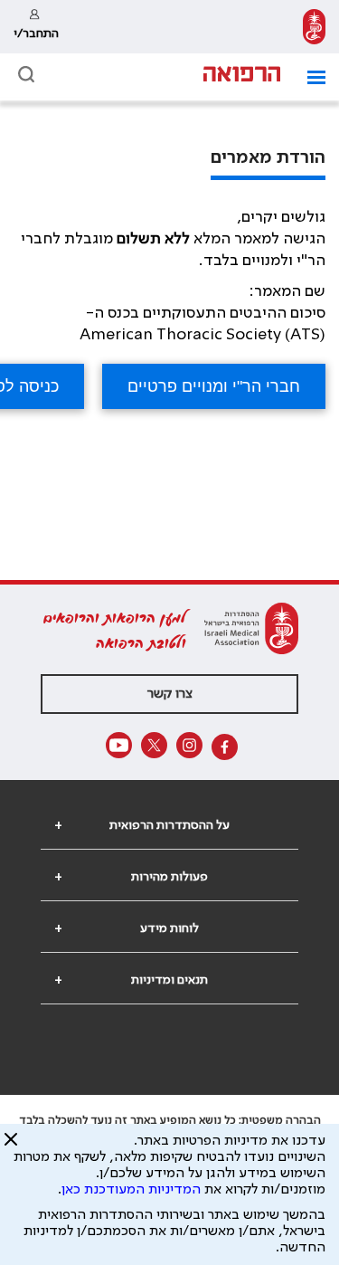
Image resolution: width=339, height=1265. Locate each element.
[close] (11, 1146)
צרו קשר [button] (170, 694)
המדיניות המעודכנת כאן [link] (131, 1190)
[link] (314, 26)
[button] (309, 77)
